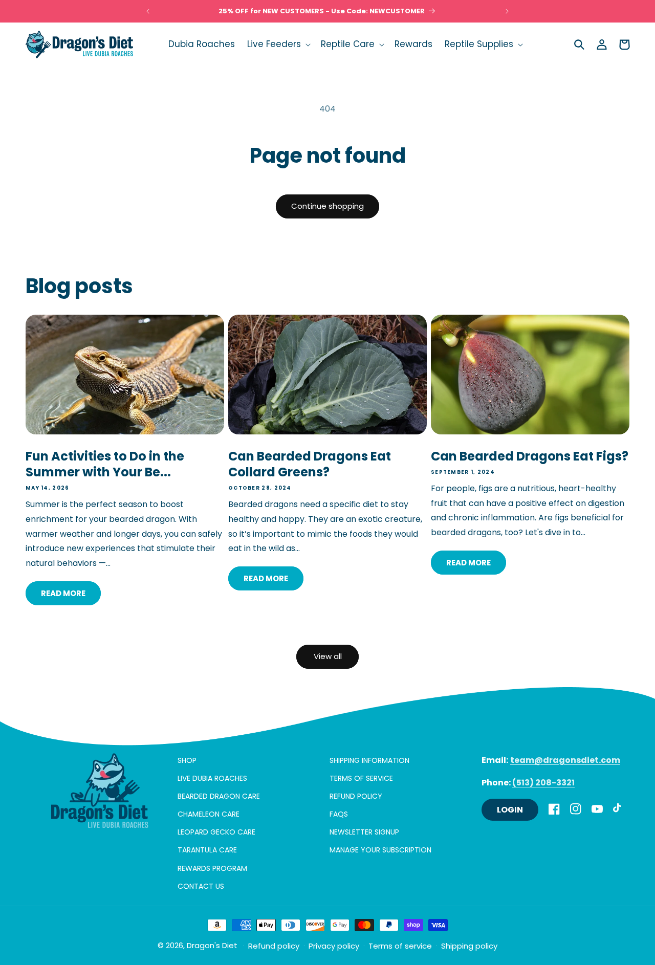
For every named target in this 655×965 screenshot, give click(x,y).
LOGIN (510, 810)
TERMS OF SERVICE (361, 778)
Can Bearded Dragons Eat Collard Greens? (309, 464)
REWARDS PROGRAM (212, 868)
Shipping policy (469, 946)
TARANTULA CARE (207, 850)
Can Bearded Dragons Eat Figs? (529, 456)
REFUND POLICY (356, 796)
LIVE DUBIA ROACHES (212, 778)
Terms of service (400, 946)
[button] (278, 44)
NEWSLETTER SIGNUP (364, 832)
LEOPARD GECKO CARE (216, 832)
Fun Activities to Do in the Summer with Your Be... (105, 464)
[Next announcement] (507, 11)
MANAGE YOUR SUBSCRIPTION (380, 850)
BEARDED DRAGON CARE (219, 796)
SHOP (187, 760)
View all (328, 656)
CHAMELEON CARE (208, 814)
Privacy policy (334, 946)
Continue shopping (327, 206)
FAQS (339, 814)
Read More (63, 592)
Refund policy (273, 946)
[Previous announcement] (148, 11)
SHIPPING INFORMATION (369, 760)
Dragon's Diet (212, 945)
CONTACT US (201, 886)
